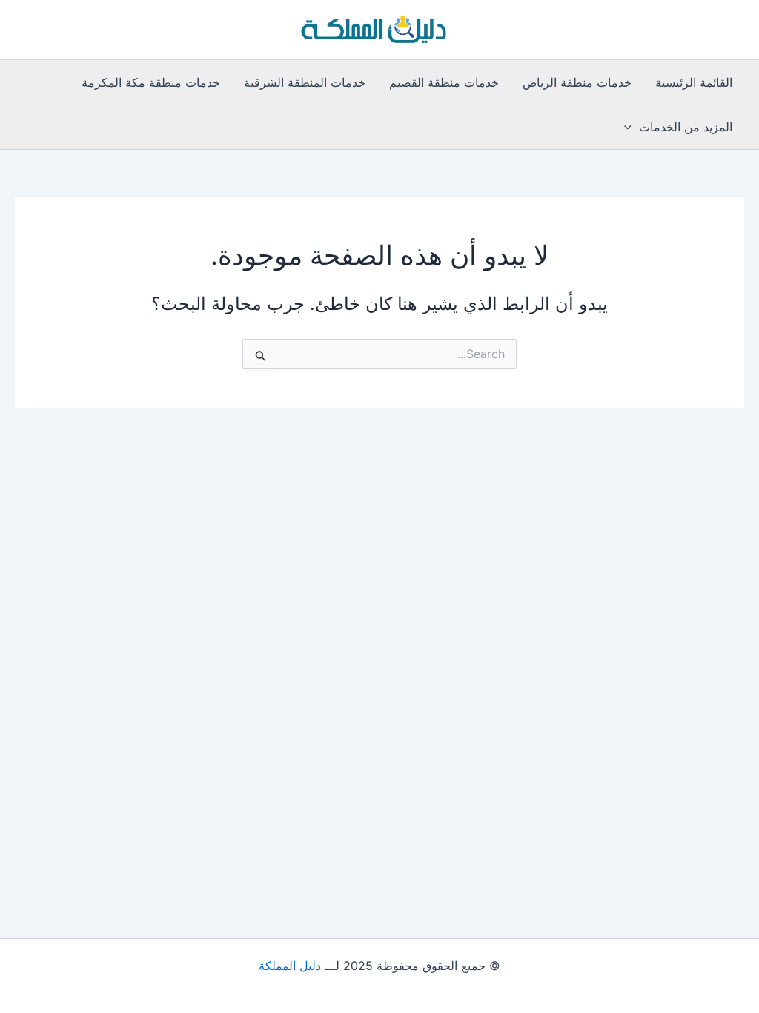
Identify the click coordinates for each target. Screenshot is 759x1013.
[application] (631, 127)
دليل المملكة (290, 965)
